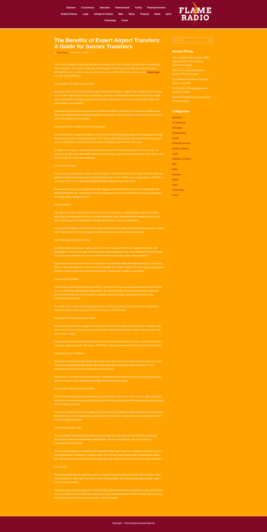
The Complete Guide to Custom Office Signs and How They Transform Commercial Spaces (191, 61)
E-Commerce (87, 7)
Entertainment (122, 7)
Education (105, 7)
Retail (157, 14)
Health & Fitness (69, 14)
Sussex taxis (153, 72)
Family (138, 7)
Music (132, 14)
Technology (110, 20)
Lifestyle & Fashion (103, 14)
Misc (120, 14)
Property (144, 14)
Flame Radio (62, 52)
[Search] (210, 40)
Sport (168, 14)
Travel (124, 20)
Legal (85, 14)
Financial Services (156, 7)
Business (71, 7)
